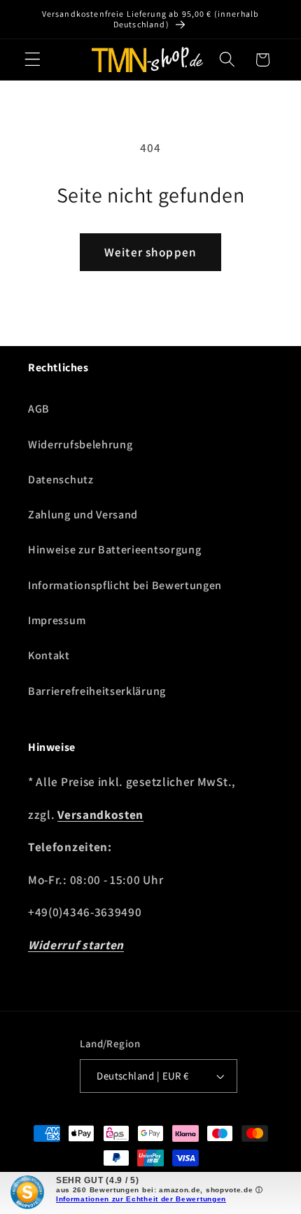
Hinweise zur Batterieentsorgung (114, 549)
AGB (39, 408)
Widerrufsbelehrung (80, 444)
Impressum (56, 620)
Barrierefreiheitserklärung (97, 691)
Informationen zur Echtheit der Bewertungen (141, 1199)
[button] (32, 60)
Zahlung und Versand (83, 514)
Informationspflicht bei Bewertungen (125, 585)
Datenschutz (61, 479)
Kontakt (49, 655)
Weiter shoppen (150, 252)
